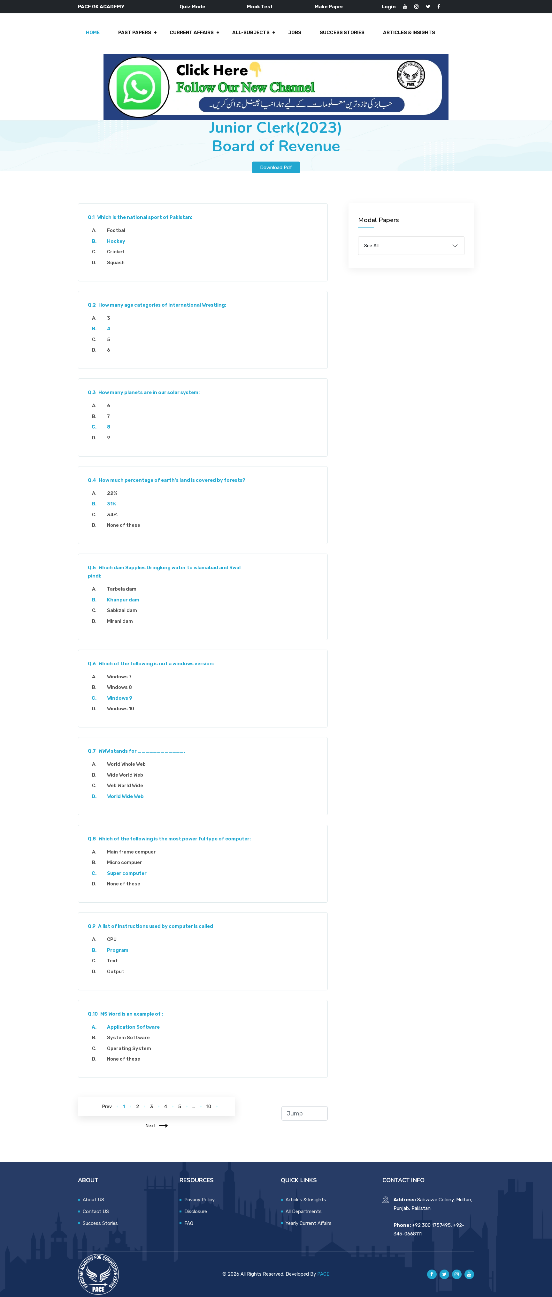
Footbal (116, 230)
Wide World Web (125, 775)
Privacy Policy (199, 1200)
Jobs (294, 32)
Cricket (116, 252)
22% (112, 493)
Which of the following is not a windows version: (151, 664)
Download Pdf (276, 167)
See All (371, 246)
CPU (112, 939)
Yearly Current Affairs (309, 1223)
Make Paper (329, 7)
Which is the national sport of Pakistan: (140, 217)
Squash (116, 262)
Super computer (127, 873)
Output (115, 971)
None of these (123, 525)
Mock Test (260, 7)
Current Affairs (192, 32)
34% (112, 515)
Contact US (96, 1211)
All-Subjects (251, 32)
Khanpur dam (123, 600)
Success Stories (342, 32)
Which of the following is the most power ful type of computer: (169, 839)
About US (93, 1200)
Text (112, 961)
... (193, 1106)
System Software (128, 1037)
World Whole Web (126, 764)
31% (111, 504)
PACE (323, 1274)
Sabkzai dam (122, 610)
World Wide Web (125, 796)
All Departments (304, 1211)
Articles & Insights (409, 32)
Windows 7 (119, 677)
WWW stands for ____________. (136, 751)
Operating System (129, 1048)
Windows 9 (119, 698)
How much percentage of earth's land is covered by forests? (166, 480)
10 (208, 1106)
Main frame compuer (131, 852)
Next (150, 1126)
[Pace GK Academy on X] (444, 1274)
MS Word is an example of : (125, 1014)
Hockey (116, 241)
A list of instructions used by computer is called (150, 926)
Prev (107, 1106)
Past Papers (134, 32)
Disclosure (195, 1211)
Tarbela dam (121, 589)
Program (117, 950)
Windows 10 (120, 709)
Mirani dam (120, 621)
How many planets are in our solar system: (144, 392)
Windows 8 (119, 687)
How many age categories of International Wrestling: (157, 305)
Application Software (133, 1027)
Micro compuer (124, 862)
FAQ (188, 1223)
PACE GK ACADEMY (101, 7)
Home (93, 32)
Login (389, 7)
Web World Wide (125, 785)
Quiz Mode (192, 7)
